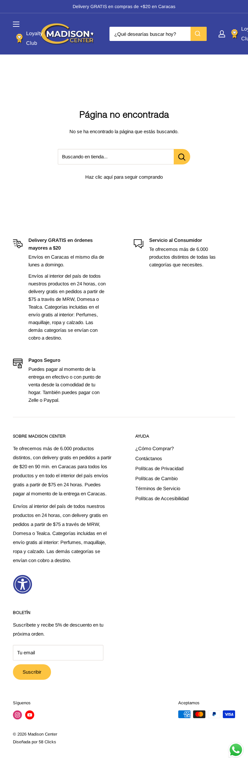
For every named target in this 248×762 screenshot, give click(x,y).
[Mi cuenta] (222, 33)
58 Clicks (47, 741)
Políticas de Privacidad (159, 468)
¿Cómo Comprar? (154, 448)
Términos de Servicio (157, 488)
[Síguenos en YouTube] (29, 714)
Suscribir (32, 672)
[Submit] (199, 34)
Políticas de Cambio (156, 478)
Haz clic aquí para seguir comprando (124, 177)
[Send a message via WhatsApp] (236, 750)
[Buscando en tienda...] (182, 156)
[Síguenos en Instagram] (17, 714)
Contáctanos (148, 458)
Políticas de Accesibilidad (162, 498)
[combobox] (158, 34)
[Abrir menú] (16, 24)
